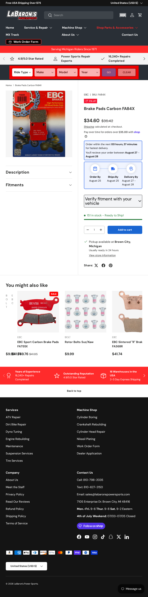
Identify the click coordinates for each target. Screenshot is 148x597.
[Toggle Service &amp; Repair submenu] (51, 28)
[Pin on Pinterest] (110, 265)
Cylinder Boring (87, 417)
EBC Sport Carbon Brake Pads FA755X (38, 344)
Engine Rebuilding (17, 439)
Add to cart (125, 229)
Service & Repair (36, 28)
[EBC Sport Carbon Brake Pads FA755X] (38, 312)
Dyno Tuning (14, 432)
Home (10, 28)
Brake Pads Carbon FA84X (28, 85)
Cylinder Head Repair (91, 432)
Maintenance (14, 446)
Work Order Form (88, 446)
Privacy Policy (15, 494)
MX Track (12, 35)
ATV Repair (13, 417)
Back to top (74, 390)
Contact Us (130, 35)
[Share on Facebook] (103, 265)
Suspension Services (19, 453)
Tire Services (14, 461)
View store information (102, 255)
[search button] (48, 15)
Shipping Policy (16, 516)
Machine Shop (72, 28)
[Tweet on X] (96, 265)
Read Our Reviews (18, 502)
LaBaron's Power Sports (26, 583)
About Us (68, 35)
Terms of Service (17, 523)
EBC (86, 94)
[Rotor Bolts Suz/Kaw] (85, 312)
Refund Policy (15, 509)
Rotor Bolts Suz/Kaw (79, 342)
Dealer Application (89, 453)
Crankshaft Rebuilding (91, 424)
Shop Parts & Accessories (115, 28)
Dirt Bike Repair (16, 424)
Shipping (89, 126)
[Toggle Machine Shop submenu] (85, 28)
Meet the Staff (15, 487)
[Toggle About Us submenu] (77, 35)
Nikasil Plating (86, 439)
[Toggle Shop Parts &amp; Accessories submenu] (136, 28)
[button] (123, 15)
